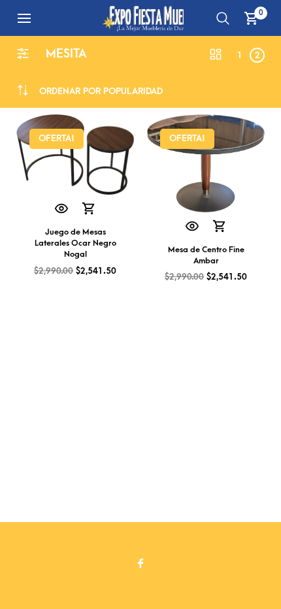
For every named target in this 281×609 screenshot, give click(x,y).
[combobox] (101, 91)
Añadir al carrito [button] (88, 209)
